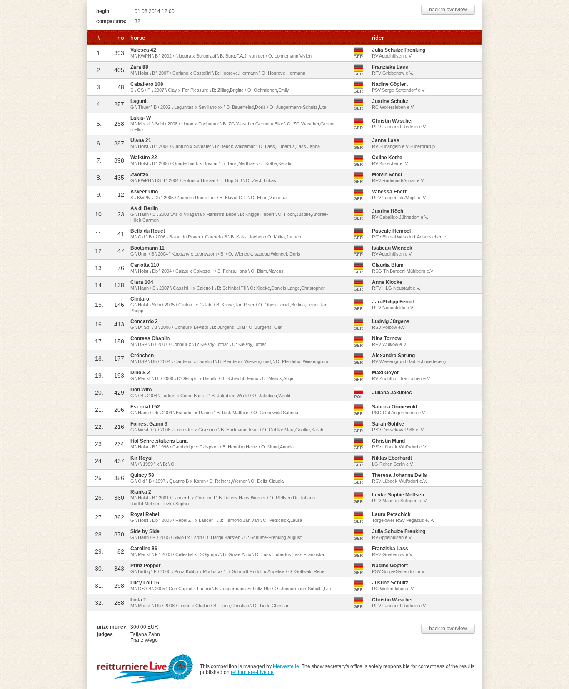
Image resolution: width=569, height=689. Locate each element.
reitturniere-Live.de (252, 672)
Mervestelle (286, 666)
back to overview (448, 10)
